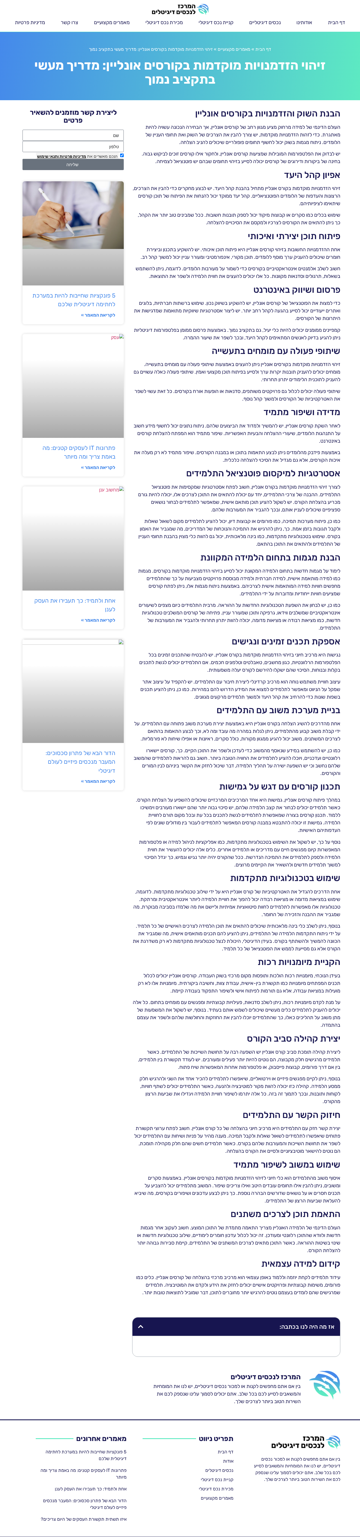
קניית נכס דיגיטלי (216, 22)
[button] (140, 1327)
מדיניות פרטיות (30, 22)
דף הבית (336, 22)
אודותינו (304, 22)
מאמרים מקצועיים (112, 22)
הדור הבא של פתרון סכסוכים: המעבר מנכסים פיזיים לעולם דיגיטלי (80, 761)
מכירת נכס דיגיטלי (164, 22)
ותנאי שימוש (48, 156)
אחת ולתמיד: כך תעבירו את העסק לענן (91, 1489)
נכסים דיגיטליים (265, 22)
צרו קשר (69, 22)
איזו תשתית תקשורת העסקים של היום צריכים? (84, 1519)
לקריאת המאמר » (98, 315)
